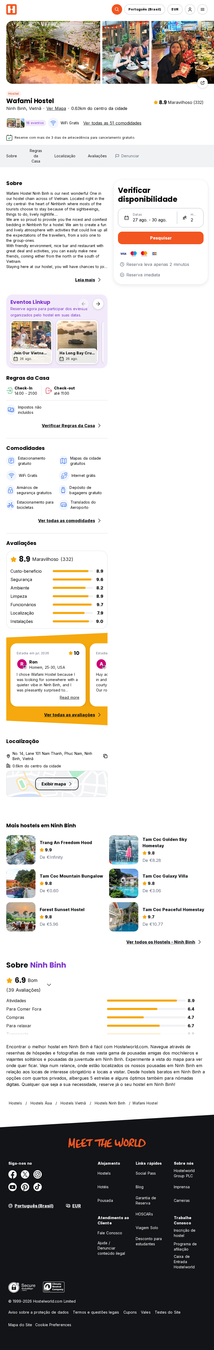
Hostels (104, 1173)
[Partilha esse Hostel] (202, 82)
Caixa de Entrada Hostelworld (184, 1261)
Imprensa (182, 1187)
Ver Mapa (56, 108)
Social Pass (146, 1173)
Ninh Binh (16, 108)
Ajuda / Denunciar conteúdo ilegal (111, 1248)
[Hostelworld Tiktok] (37, 1187)
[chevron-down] (49, 984)
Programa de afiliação (185, 1246)
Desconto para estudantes (149, 1241)
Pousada (105, 1200)
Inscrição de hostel (184, 1233)
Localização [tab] (65, 156)
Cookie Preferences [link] (53, 1325)
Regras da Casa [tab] (36, 155)
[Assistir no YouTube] (12, 1187)
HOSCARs (144, 1214)
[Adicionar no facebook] (12, 1174)
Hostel (13, 94)
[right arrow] (98, 304)
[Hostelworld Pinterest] (25, 1187)
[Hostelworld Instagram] (37, 1174)
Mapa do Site (20, 1325)
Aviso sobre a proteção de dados (38, 1312)
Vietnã (35, 108)
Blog (140, 1187)
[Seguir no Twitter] (25, 1174)
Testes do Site (168, 1312)
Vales (146, 1312)
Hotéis (103, 1187)
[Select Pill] (117, 9)
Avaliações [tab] (97, 156)
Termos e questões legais (96, 1312)
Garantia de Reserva (146, 1200)
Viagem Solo (147, 1227)
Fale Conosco (110, 1233)
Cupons (130, 1312)
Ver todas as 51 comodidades (112, 123)
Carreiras (182, 1200)
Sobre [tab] (11, 156)
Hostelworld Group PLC (184, 1173)
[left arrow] (83, 304)
